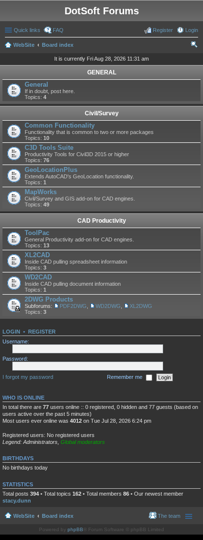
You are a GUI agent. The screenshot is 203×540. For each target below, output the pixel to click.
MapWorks (41, 192)
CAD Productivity (101, 220)
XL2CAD (37, 255)
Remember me (125, 377)
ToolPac (37, 232)
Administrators (40, 442)
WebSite (23, 45)
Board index (57, 45)
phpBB (75, 529)
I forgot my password (27, 377)
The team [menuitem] (169, 516)
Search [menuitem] (194, 46)
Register (42, 332)
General (36, 84)
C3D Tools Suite (49, 147)
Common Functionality (60, 125)
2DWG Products (49, 299)
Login (11, 332)
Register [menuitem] (163, 30)
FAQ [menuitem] (58, 30)
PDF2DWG (73, 306)
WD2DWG (108, 306)
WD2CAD (38, 277)
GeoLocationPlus (51, 169)
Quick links (27, 30)
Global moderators (83, 442)
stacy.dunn (16, 501)
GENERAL (101, 72)
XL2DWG (141, 306)
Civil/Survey (102, 113)
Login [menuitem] (191, 30)
